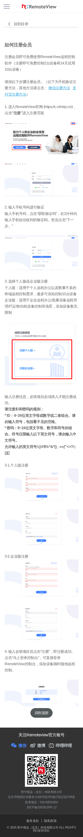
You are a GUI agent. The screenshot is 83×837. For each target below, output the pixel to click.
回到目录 (21, 24)
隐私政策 (50, 821)
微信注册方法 (59, 88)
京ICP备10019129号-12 (42, 807)
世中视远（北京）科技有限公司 (38, 827)
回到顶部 (41, 713)
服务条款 (32, 821)
